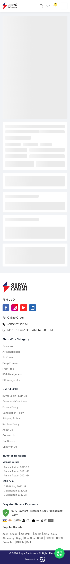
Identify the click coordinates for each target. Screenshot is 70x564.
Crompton (8, 542)
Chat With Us (10, 446)
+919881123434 (17, 324)
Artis (46, 533)
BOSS (59, 538)
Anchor (14, 533)
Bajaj (19, 538)
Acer (5, 533)
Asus (54, 533)
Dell (28, 542)
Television (8, 346)
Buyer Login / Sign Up (15, 395)
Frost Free (8, 368)
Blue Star (29, 538)
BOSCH (50, 538)
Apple (37, 533)
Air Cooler (8, 357)
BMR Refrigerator (12, 374)
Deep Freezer (11, 363)
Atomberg (8, 538)
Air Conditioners (11, 351)
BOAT (40, 538)
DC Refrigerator (11, 380)
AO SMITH (26, 533)
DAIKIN (20, 542)
